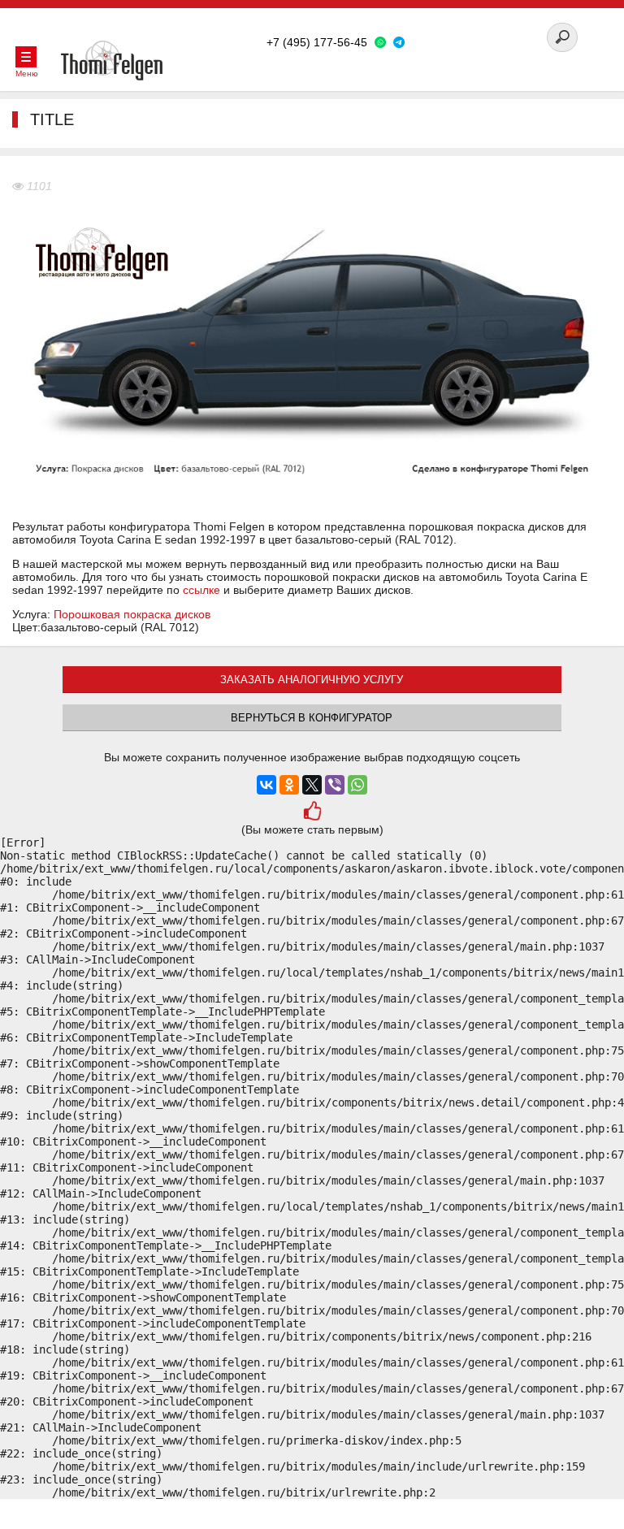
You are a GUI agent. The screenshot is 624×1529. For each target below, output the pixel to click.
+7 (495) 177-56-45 (316, 42)
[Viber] (334, 785)
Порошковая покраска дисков (132, 614)
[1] (311, 813)
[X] (312, 785)
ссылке (201, 589)
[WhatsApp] (357, 785)
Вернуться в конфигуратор (311, 718)
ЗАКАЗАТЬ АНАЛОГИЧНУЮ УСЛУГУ (311, 680)
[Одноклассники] (289, 785)
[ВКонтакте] (266, 785)
